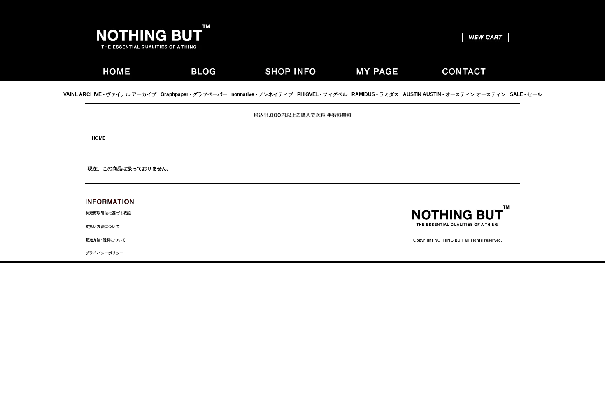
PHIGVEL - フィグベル (322, 94)
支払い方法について (103, 227)
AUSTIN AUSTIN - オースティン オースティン (454, 94)
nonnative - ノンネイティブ (262, 94)
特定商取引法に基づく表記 (108, 213)
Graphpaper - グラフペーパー (194, 94)
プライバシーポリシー (105, 253)
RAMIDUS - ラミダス (375, 94)
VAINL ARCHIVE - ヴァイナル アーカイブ (109, 94)
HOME (98, 138)
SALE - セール (526, 94)
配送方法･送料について (106, 240)
